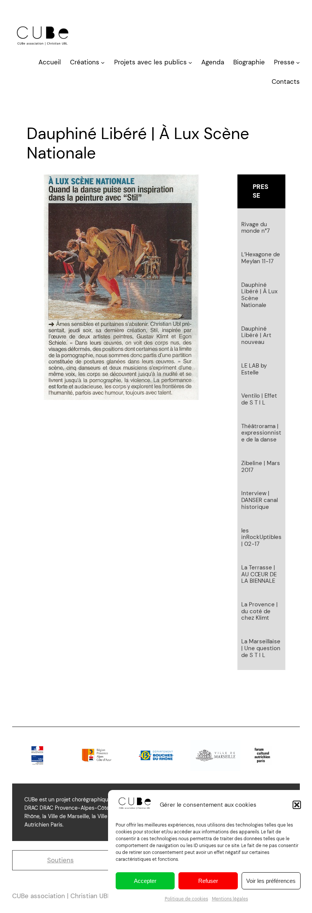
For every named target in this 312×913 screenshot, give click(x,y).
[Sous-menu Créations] (103, 62)
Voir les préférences (271, 881)
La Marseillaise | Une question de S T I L (260, 648)
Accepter (145, 881)
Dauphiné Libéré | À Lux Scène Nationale (259, 295)
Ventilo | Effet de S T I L (259, 399)
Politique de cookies (186, 899)
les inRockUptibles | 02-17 (261, 538)
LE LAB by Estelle (254, 369)
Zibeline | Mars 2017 (260, 466)
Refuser (208, 881)
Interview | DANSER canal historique (259, 500)
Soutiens (60, 860)
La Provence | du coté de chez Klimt (259, 611)
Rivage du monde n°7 (255, 228)
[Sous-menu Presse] (298, 62)
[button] (297, 805)
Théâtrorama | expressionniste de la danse (261, 433)
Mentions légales (230, 899)
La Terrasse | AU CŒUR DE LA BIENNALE (259, 574)
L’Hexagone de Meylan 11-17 (260, 258)
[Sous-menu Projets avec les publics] (190, 62)
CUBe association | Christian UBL (61, 896)
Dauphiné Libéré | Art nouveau (256, 336)
